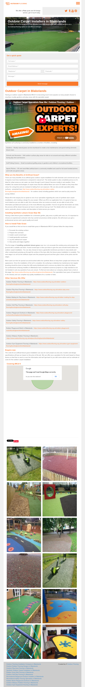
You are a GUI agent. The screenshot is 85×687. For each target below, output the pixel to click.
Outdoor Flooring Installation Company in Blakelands (23, 664)
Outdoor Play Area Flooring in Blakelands (19, 668)
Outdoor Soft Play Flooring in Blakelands (19, 674)
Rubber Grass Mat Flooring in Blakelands (19, 672)
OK (56, 376)
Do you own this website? (33, 376)
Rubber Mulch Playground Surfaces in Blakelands (22, 680)
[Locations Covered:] (6, 3)
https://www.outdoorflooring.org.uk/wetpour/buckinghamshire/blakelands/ (30, 338)
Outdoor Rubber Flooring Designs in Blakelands (22, 666)
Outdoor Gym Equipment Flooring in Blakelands (22, 685)
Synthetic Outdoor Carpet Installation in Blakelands (23, 670)
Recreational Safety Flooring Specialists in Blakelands (24, 678)
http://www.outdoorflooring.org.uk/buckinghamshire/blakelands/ (32, 272)
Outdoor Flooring (73, 664)
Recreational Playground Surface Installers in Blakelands (25, 676)
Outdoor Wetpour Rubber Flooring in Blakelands (22, 682)
